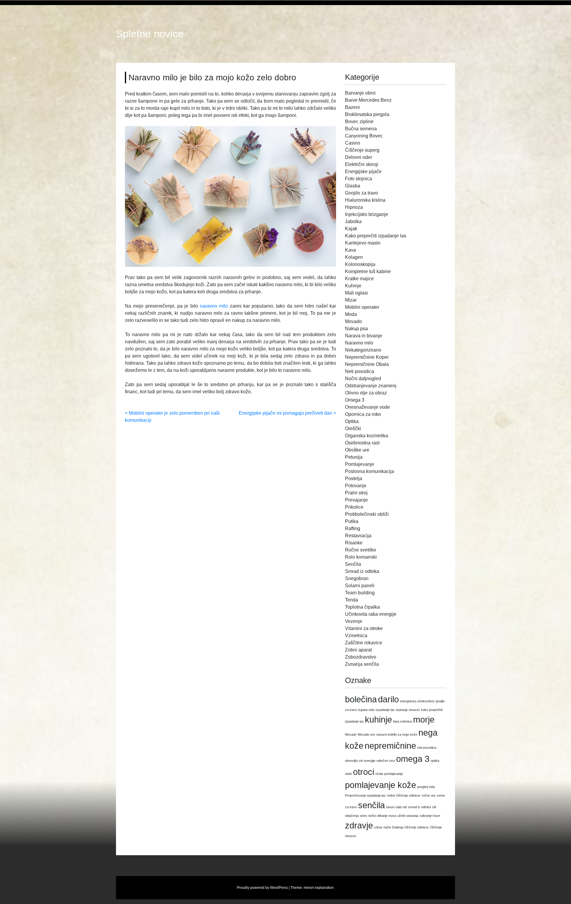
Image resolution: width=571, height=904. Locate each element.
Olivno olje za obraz (366, 392)
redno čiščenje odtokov (404, 795)
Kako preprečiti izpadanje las (375, 235)
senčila (371, 805)
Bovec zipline (359, 121)
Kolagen (354, 257)
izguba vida (366, 710)
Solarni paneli (359, 585)
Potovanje (355, 485)
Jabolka (353, 221)
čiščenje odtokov (416, 827)
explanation (324, 888)
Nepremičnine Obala (367, 364)
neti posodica (426, 747)
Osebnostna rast (362, 442)
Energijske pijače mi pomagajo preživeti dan (285, 413)
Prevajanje (356, 499)
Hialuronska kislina (365, 200)
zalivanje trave (429, 815)
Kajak (351, 228)
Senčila (353, 564)
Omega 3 (354, 399)
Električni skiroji (361, 164)
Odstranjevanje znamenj (370, 385)
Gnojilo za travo (361, 192)
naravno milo (214, 305)
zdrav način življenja (388, 827)
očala (379, 773)
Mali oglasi (356, 292)
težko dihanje (378, 815)
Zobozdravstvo (360, 656)
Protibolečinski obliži (367, 514)
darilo (388, 699)
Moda (351, 314)
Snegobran (356, 578)
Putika (351, 521)
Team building (360, 592)
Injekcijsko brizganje (366, 214)
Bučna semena (361, 128)
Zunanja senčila (362, 664)
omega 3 (412, 759)
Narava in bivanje (363, 335)
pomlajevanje (393, 773)
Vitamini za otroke (364, 628)
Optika (352, 421)
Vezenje (353, 621)
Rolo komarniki (361, 557)
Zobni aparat (358, 649)
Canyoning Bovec (364, 135)
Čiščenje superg (362, 150)
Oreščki (353, 428)
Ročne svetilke (360, 549)
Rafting (352, 528)
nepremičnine (390, 746)
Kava (350, 250)
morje (423, 719)
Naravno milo (359, 342)
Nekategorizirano (363, 349)
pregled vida (426, 787)
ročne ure (429, 795)
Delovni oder (358, 157)
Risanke (354, 542)
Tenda (351, 599)
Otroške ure (357, 449)
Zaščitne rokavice (363, 642)
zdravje (359, 825)
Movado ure (366, 734)
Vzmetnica (356, 635)
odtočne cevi (386, 760)
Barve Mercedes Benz (368, 100)
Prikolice (354, 507)
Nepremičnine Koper (367, 357)
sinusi (390, 807)
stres (363, 815)
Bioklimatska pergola (367, 114)
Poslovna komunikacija (369, 471)
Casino (352, 142)
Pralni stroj (356, 492)
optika (435, 760)
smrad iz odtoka (419, 807)
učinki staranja (407, 815)
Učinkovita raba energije (370, 614)
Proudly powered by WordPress (262, 888)
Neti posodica (359, 371)
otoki (348, 773)
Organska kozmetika (366, 435)
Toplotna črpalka (362, 607)
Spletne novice (150, 33)
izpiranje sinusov (408, 710)
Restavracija (358, 535)
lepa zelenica (402, 721)
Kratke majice (359, 278)
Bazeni (352, 107)
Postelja (353, 478)
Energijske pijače (363, 171)
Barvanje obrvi (360, 92)
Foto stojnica (358, 178)
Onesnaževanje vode (367, 407)
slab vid (401, 807)
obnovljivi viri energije (360, 760)
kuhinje (378, 719)
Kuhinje (353, 285)
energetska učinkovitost (417, 701)
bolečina (361, 699)
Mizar (351, 300)
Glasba (352, 185)
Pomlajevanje (359, 464)
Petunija (354, 457)
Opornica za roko (363, 414)
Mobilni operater (362, 307)
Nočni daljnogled (363, 378)
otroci (363, 772)
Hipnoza (354, 207)
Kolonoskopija (360, 264)
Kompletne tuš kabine (368, 271)
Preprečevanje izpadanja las (365, 795)
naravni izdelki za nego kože (396, 734)
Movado (353, 321)
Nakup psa (356, 328)
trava (392, 815)
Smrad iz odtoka (362, 571)
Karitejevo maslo (362, 242)
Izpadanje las (385, 710)
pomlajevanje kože (380, 785)
